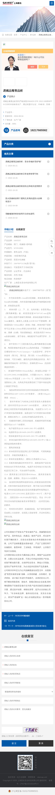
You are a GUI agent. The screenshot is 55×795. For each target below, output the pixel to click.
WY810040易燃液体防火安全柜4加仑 (31, 626)
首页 (15, 35)
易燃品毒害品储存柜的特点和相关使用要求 (24, 186)
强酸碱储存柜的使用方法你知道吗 (20, 214)
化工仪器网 (21, 777)
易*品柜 (33, 35)
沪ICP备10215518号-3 (29, 784)
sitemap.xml (42, 777)
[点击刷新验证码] (31, 730)
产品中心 (23, 35)
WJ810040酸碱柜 (22, 616)
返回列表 (11, 621)
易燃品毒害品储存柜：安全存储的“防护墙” (23, 161)
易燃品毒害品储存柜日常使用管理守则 (22, 174)
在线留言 (20, 229)
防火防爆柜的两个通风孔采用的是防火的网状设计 (24, 200)
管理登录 (31, 777)
